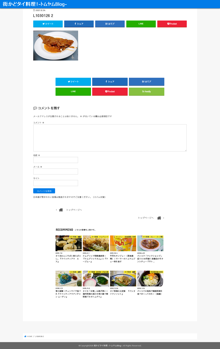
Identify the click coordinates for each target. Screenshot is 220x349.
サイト (36, 178)
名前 (36, 155)
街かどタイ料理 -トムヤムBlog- (108, 345)
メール (37, 166)
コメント (38, 122)
